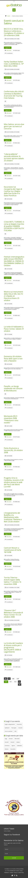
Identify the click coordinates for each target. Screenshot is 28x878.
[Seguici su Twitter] (12, 875)
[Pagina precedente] (9, 678)
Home (21, 870)
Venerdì (12, 742)
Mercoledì (17, 738)
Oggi (6, 738)
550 (6, 682)
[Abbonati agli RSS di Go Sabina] (16, 875)
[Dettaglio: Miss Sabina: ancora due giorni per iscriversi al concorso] (14, 136)
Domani (11, 738)
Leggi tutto (7, 47)
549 (18, 679)
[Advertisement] (14, 704)
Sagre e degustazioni (10, 724)
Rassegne (14, 727)
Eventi (8, 16)
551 (11, 682)
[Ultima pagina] (19, 684)
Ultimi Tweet (9, 828)
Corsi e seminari (8, 731)
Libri (15, 731)
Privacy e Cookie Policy (19, 872)
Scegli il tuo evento (12, 721)
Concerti (20, 727)
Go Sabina (7, 868)
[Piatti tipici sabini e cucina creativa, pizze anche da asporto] (14, 815)
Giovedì (6, 742)
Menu (14, 10)
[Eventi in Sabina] (14, 1)
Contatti (11, 872)
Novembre (12, 749)
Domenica (7, 745)
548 (13, 679)
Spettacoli (7, 727)
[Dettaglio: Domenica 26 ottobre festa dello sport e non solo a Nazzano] (14, 369)
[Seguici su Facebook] (14, 875)
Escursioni (19, 724)
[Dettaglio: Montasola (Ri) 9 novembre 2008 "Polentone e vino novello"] (14, 430)
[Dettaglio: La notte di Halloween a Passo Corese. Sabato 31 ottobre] (14, 339)
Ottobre (6, 749)
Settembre (19, 745)
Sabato (18, 742)
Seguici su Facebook (12, 834)
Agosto (13, 745)
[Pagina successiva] (19, 681)
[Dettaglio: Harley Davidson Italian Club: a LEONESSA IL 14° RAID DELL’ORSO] (14, 74)
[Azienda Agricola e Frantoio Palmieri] (14, 768)
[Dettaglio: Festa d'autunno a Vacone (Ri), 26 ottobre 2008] (14, 460)
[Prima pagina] (5, 678)
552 (15, 682)
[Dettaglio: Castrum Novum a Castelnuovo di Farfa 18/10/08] (14, 560)
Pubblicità (6, 872)
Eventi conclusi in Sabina (14, 22)
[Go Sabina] (5, 16)
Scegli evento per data (14, 736)
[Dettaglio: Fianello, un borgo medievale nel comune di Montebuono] (14, 398)
